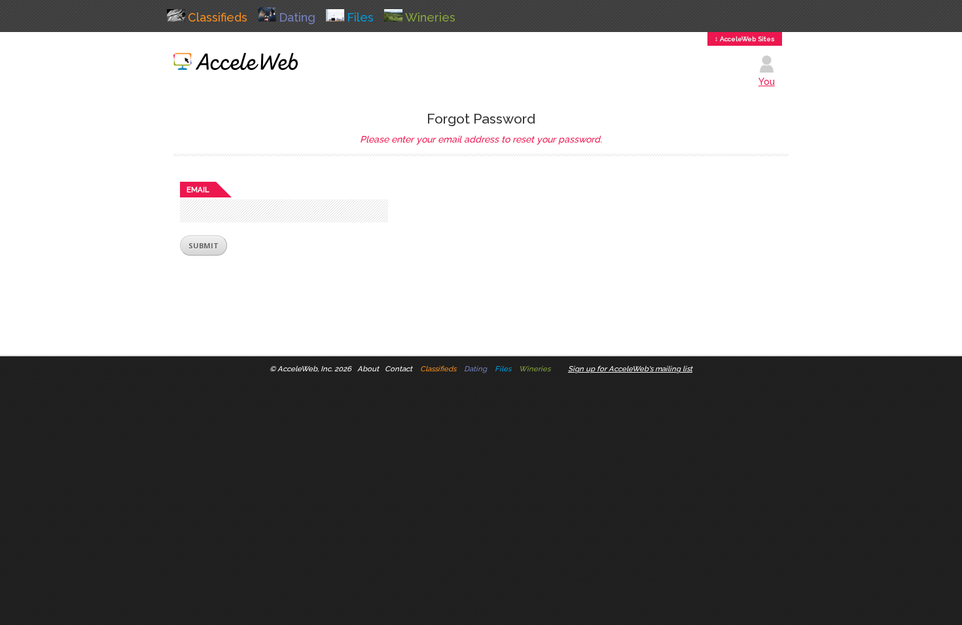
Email (198, 189)
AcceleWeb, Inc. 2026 (314, 368)
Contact (398, 368)
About (368, 368)
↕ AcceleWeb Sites (745, 38)
